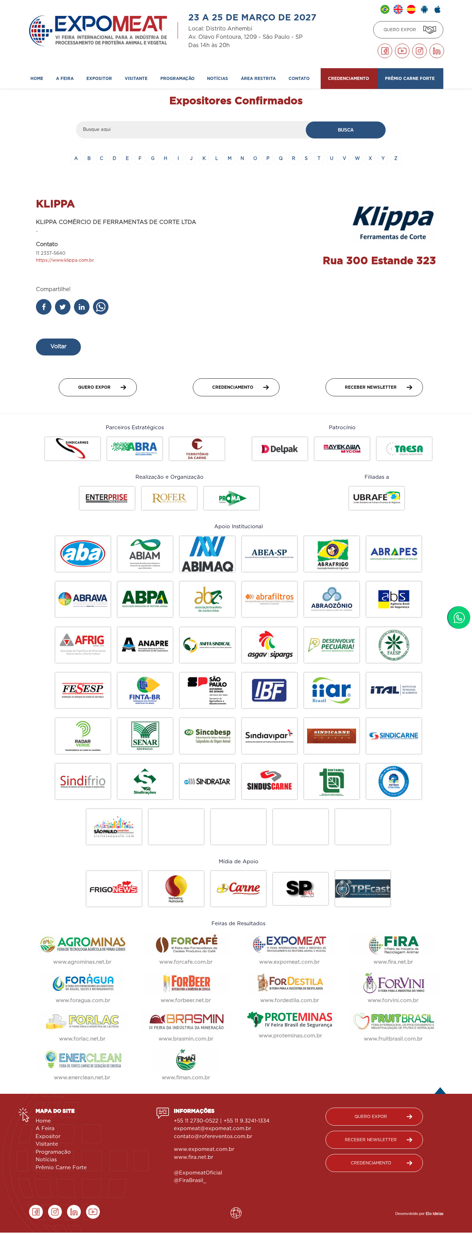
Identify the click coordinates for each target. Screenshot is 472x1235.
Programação (178, 78)
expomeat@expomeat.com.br (212, 1128)
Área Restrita (259, 78)
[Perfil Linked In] (436, 51)
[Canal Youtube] (402, 51)
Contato (300, 78)
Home (37, 78)
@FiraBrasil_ (190, 1180)
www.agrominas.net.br (83, 962)
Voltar (58, 346)
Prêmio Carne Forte (410, 78)
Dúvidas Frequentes (89, 97)
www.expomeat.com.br (204, 1149)
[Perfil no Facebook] (385, 51)
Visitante (47, 1144)
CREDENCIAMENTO (232, 387)
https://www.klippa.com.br (65, 260)
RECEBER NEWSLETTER (371, 387)
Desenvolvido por (419, 1213)
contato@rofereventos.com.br (213, 1136)
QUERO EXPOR (400, 30)
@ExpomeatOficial (199, 1172)
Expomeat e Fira (49, 97)
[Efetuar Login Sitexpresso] (206, 1214)
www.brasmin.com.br (187, 1039)
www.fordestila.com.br (290, 1000)
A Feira (45, 1128)
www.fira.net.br (194, 1157)
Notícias (218, 78)
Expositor (48, 1136)
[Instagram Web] (419, 51)
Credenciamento (121, 97)
